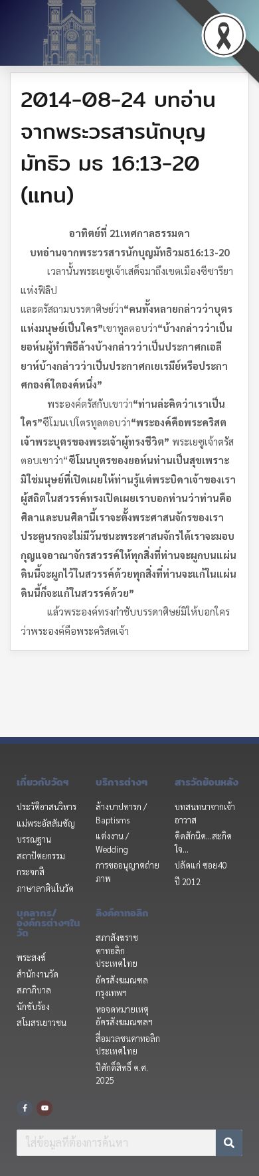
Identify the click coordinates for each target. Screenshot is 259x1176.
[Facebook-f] (25, 1108)
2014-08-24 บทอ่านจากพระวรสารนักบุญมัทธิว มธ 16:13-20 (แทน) (118, 146)
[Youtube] (44, 1108)
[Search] (229, 1143)
